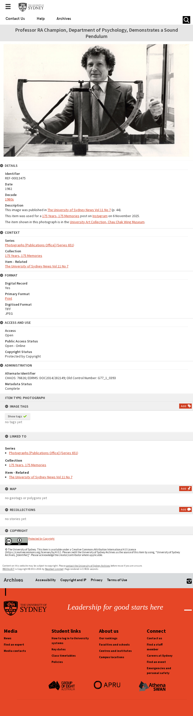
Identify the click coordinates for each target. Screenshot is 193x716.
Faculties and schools (114, 644)
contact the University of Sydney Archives (88, 565)
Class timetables (64, 655)
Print (8, 298)
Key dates (59, 649)
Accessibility (45, 579)
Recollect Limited (54, 569)
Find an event (156, 662)
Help (41, 18)
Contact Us (15, 18)
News (7, 638)
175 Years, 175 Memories (27, 465)
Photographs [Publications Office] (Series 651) (43, 453)
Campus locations (111, 657)
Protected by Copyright (41, 538)
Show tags (15, 416)
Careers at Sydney (159, 655)
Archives (64, 18)
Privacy (97, 579)
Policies (57, 662)
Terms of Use (117, 579)
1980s (9, 199)
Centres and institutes (115, 651)
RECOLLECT (8, 569)
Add (183, 406)
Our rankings (108, 638)
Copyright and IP (73, 579)
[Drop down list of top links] (9, 7)
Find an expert (14, 644)
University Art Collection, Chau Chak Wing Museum (107, 222)
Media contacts (15, 651)
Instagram (100, 216)
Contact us (154, 638)
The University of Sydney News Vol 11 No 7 (40, 477)
